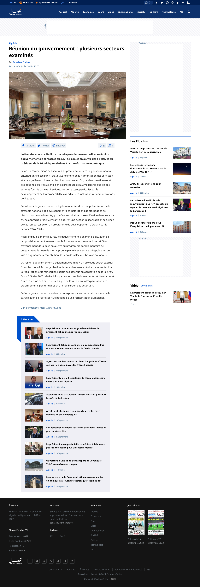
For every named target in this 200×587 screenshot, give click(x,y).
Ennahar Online (21, 62)
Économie (88, 11)
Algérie (75, 11)
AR (181, 11)
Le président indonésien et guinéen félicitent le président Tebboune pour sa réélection (72, 330)
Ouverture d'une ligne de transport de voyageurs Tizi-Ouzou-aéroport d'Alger (73, 462)
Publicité (70, 569)
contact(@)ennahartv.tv (61, 522)
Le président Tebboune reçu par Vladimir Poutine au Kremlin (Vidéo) (148, 296)
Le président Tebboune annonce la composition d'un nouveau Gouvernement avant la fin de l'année (75, 346)
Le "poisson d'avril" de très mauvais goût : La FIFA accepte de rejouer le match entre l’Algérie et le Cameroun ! (149, 205)
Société (141, 11)
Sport (101, 11)
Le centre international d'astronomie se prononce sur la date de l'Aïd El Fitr (148, 168)
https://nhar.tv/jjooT (51, 307)
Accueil (63, 11)
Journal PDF (56, 569)
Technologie (169, 11)
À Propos (84, 569)
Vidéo (111, 11)
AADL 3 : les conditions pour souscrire (145, 185)
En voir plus (146, 285)
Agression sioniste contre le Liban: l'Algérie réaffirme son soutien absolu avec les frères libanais (76, 363)
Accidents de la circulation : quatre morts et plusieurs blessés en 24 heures (76, 396)
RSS (148, 569)
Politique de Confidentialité (128, 569)
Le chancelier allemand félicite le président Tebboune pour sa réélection (76, 429)
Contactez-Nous (102, 569)
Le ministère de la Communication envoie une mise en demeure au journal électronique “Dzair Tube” (74, 479)
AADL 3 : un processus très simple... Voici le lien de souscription (149, 150)
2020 (62, 536)
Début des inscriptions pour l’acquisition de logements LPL (147, 224)
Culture (154, 11)
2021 (52, 536)
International (125, 11)
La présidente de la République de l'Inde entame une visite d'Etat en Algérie (76, 379)
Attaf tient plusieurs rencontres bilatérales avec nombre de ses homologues (73, 413)
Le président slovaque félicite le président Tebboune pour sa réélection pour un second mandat (75, 446)
